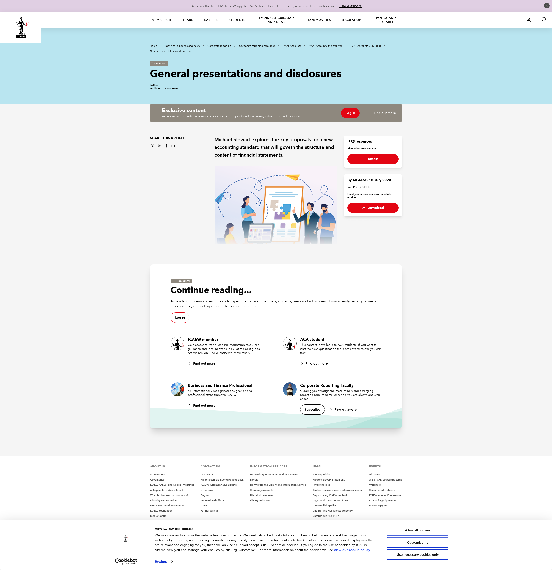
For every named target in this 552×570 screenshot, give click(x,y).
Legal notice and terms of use (330, 500)
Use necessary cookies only (418, 554)
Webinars (375, 484)
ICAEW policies (322, 474)
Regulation (351, 20)
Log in (350, 113)
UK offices (207, 490)
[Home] (20, 27)
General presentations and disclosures (172, 51)
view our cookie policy (352, 549)
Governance (157, 479)
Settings (161, 561)
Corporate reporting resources (257, 46)
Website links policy (324, 505)
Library (254, 479)
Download (375, 208)
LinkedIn (159, 146)
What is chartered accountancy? (169, 495)
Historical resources (261, 495)
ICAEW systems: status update (219, 484)
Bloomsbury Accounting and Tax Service (274, 474)
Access (373, 159)
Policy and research (386, 20)
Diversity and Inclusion (163, 500)
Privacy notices (321, 484)
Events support (378, 505)
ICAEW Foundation (161, 510)
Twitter (152, 146)
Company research (261, 490)
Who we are (157, 474)
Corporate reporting (219, 46)
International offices (212, 500)
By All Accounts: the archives (325, 46)
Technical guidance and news (277, 20)
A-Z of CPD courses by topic (385, 479)
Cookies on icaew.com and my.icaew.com (338, 490)
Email (173, 146)
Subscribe (312, 409)
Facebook (166, 146)
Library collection (260, 500)
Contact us (207, 474)
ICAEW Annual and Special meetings (172, 484)
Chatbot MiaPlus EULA (326, 515)
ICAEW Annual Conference (385, 495)
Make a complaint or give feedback (222, 479)
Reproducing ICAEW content (330, 495)
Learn (188, 20)
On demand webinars (382, 490)
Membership (162, 20)
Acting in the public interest (166, 490)
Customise (415, 542)
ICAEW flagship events (382, 500)
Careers (211, 20)
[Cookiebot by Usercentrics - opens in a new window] (126, 561)
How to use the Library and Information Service (278, 484)
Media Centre (158, 515)
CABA (204, 505)
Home (153, 46)
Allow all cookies (417, 530)
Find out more (350, 6)
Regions (205, 495)
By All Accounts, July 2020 (365, 46)
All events (375, 474)
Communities (319, 20)
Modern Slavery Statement (329, 479)
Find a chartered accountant (167, 505)
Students (237, 20)
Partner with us (209, 510)
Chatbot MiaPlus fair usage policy (333, 510)
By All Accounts (292, 46)
